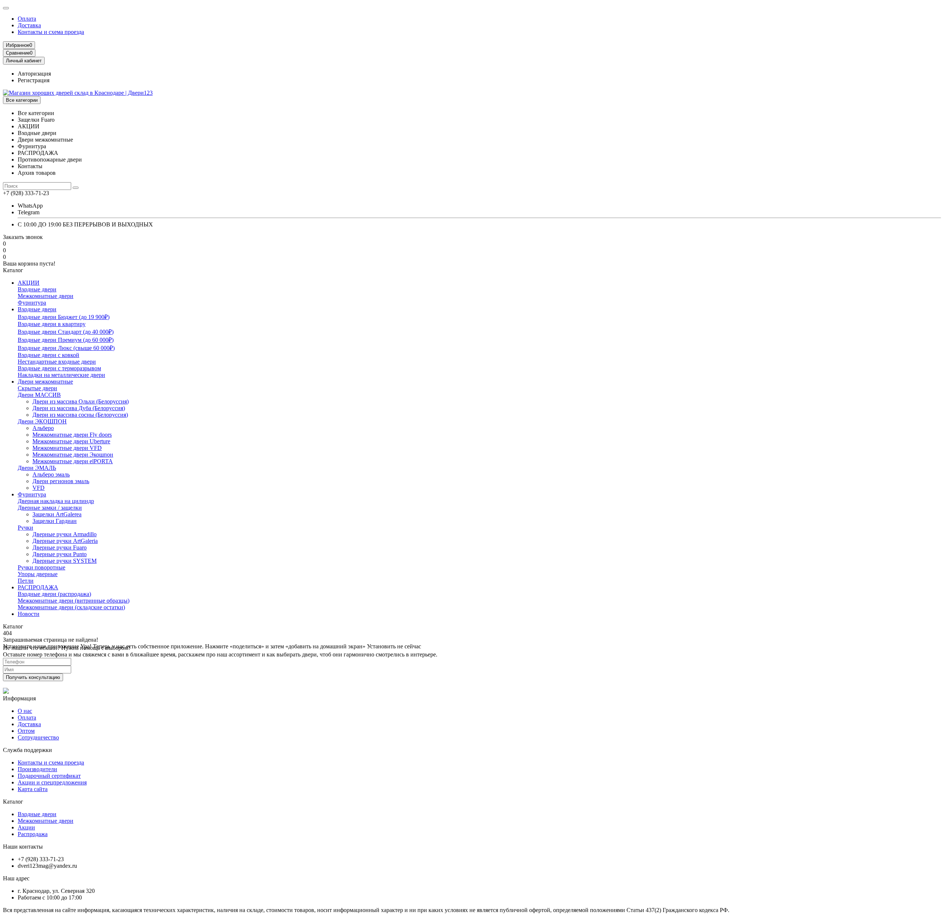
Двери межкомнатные (45, 381)
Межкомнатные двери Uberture (71, 441)
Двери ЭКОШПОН (42, 421)
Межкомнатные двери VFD (67, 448)
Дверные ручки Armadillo (64, 534)
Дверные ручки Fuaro (59, 547)
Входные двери (37, 289)
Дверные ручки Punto (59, 554)
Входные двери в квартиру (52, 324)
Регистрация (33, 80)
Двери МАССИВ (39, 395)
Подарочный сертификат (49, 776)
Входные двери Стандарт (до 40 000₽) (66, 332)
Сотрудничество (38, 737)
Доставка (29, 25)
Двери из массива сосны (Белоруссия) (80, 415)
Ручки (25, 527)
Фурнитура (32, 302)
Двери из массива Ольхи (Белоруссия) (80, 401)
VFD (38, 488)
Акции (26, 827)
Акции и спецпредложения (52, 782)
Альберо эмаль (51, 474)
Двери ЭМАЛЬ (37, 468)
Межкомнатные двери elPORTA (72, 461)
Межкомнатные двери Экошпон (72, 454)
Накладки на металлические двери (61, 375)
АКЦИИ (28, 283)
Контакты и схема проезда (51, 32)
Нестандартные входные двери (57, 361)
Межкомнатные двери (45, 296)
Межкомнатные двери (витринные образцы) (73, 600)
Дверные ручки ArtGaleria (65, 541)
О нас (25, 711)
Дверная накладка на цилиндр (56, 501)
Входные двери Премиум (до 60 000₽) (66, 340)
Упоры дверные (38, 574)
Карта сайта (33, 789)
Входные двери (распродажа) (54, 594)
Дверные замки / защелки (50, 508)
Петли (26, 581)
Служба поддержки (27, 750)
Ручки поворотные (41, 567)
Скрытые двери (37, 388)
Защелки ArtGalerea (56, 514)
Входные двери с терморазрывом (59, 368)
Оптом (26, 731)
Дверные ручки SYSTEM (64, 561)
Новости (28, 614)
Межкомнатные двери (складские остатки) (71, 607)
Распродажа (33, 834)
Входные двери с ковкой (48, 355)
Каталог (13, 801)
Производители (37, 769)
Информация (19, 698)
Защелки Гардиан (54, 521)
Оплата (27, 18)
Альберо (43, 428)
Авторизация (34, 73)
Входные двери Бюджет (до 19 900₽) (64, 317)
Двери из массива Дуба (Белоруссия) (78, 408)
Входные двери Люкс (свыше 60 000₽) (66, 348)
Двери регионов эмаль (60, 481)
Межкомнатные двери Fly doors (72, 434)
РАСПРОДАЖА (38, 587)
